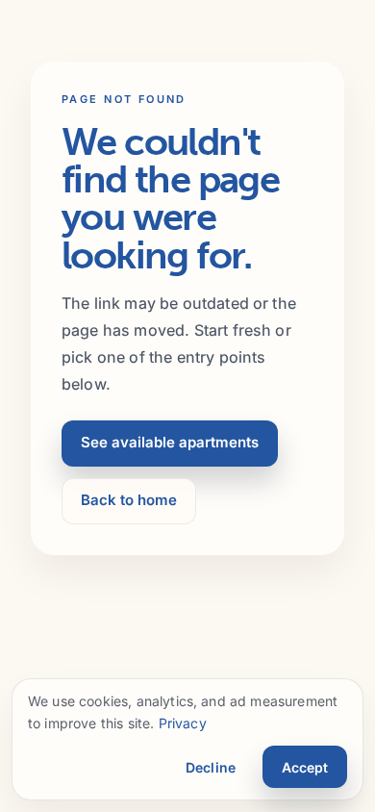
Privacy (183, 723)
